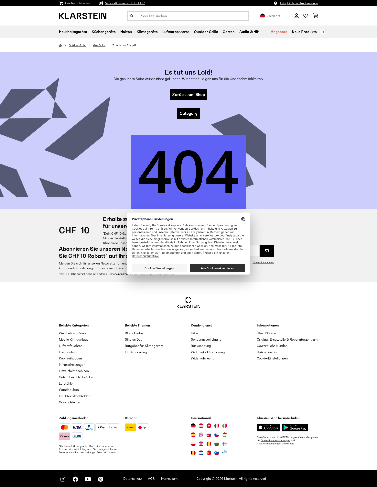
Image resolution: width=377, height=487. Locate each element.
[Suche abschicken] (131, 16)
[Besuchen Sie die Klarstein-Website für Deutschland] (193, 425)
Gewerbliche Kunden (272, 346)
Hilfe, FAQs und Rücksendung (299, 3)
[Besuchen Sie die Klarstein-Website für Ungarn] (224, 434)
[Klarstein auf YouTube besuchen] (88, 479)
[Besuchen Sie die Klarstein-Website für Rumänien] (209, 443)
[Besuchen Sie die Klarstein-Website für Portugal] (209, 453)
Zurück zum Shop (188, 94)
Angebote (279, 32)
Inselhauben (68, 352)
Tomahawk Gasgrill (124, 45)
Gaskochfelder (70, 402)
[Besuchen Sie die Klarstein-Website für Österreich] (201, 425)
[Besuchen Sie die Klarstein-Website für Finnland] (224, 443)
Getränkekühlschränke (76, 377)
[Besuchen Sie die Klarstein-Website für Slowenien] (216, 453)
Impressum (169, 479)
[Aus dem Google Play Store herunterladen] (295, 427)
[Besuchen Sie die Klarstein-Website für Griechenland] (224, 453)
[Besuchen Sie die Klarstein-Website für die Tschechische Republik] (216, 434)
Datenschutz (132, 479)
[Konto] (297, 15)
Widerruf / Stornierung (208, 352)
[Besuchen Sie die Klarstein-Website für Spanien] (193, 434)
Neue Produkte (304, 32)
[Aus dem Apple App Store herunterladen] (268, 427)
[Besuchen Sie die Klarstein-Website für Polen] (193, 443)
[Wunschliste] (305, 15)
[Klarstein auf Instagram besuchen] (63, 479)
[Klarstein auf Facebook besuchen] (75, 479)
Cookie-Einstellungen (272, 358)
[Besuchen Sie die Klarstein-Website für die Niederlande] (201, 453)
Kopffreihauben (70, 358)
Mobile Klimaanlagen (74, 339)
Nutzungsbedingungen (269, 443)
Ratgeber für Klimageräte (144, 346)
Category (188, 113)
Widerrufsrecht (202, 358)
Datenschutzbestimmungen (275, 440)
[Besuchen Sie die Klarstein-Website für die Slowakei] (209, 434)
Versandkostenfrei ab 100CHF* (125, 3)
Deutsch (271, 15)
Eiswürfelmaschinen (74, 371)
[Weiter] (323, 32)
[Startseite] (64, 45)
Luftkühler (66, 383)
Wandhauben (69, 390)
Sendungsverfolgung (206, 339)
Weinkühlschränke (72, 333)
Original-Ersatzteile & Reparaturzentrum (287, 339)
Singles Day (133, 339)
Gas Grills (99, 45)
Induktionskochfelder (74, 396)
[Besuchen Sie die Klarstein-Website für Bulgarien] (216, 443)
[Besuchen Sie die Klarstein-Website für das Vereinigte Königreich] (201, 434)
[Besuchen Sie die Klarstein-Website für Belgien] (193, 453)
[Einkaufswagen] (315, 15)
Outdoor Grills (77, 45)
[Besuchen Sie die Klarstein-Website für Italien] (224, 425)
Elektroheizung (136, 352)
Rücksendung (201, 346)
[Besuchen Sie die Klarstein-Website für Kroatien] (201, 443)
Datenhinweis (267, 352)
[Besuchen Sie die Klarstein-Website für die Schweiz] (209, 425)
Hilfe (194, 333)
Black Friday (134, 333)
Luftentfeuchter (70, 346)
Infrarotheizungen (72, 365)
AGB (151, 479)
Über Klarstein (267, 333)
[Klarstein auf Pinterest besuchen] (100, 479)
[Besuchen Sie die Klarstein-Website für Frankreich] (216, 425)
